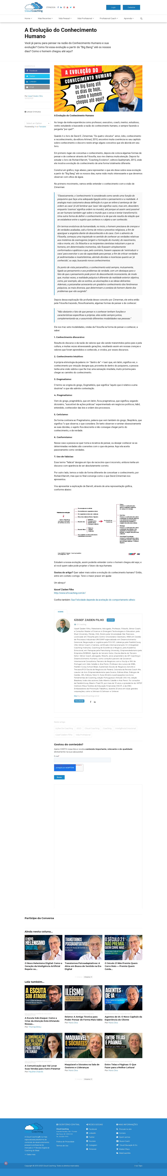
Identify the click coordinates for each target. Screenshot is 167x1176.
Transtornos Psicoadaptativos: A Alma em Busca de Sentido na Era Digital (83, 966)
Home (27, 18)
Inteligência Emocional (125, 728)
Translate (42, 127)
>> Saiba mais (30, 1154)
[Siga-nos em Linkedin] (62, 7)
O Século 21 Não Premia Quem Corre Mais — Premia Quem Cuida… (121, 966)
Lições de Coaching (64, 728)
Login (113, 7)
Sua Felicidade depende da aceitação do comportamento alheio (103, 599)
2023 (79, 728)
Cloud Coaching (92, 728)
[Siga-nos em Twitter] (71, 7)
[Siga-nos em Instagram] (65, 7)
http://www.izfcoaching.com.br (88, 696)
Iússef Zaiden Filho (89, 620)
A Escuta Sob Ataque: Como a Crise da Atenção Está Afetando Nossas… (42, 1021)
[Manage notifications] (6, 1163)
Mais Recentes (44, 18)
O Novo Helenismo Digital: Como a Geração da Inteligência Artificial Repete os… (43, 966)
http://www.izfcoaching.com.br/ (70, 593)
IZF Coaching (81, 624)
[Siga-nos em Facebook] (59, 7)
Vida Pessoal (64, 18)
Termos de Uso (62, 1146)
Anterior (79, 977)
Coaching (107, 728)
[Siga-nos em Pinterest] (74, 7)
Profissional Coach (108, 18)
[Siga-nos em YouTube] (68, 7)
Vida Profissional (84, 18)
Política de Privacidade (65, 1142)
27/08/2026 (50, 7)
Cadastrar (131, 7)
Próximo (88, 977)
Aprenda (128, 18)
